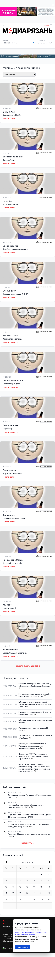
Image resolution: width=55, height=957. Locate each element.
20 (27, 893)
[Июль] (6, 862)
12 (20, 887)
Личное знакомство (13, 380)
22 (41, 893)
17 (6, 893)
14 (34, 887)
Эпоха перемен (10, 246)
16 (49, 887)
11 (13, 887)
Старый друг (9, 290)
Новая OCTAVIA (11, 335)
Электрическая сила (13, 156)
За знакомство (10, 649)
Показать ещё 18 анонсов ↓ (27, 666)
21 (34, 893)
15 (41, 887)
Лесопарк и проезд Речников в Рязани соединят (30, 795)
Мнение (8, 68)
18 (13, 893)
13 (27, 887)
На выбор (7, 201)
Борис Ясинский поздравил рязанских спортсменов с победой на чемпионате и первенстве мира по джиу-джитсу (34, 767)
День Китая (9, 112)
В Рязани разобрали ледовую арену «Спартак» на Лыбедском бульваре (35, 685)
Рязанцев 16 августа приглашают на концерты (29, 834)
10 (6, 887)
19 (20, 893)
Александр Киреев (28, 68)
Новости (6, 926)
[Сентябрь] (49, 862)
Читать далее (9, 118)
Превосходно (9, 470)
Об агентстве (8, 941)
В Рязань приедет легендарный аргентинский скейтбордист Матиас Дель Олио (35, 704)
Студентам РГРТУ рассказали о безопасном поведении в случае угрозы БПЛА (33, 756)
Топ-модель (9, 515)
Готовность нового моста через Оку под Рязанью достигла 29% (35, 695)
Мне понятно (23, 947)
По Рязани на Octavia (13, 560)
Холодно (7, 604)
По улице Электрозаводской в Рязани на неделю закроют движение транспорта (32, 746)
